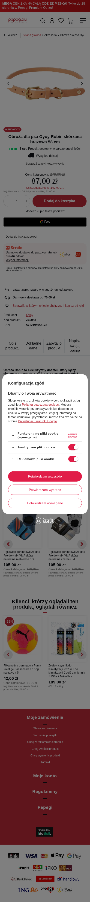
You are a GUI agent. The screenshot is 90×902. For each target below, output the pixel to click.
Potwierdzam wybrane (45, 490)
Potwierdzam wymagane (45, 503)
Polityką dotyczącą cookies (40, 404)
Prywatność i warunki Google (37, 421)
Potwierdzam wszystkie (45, 476)
